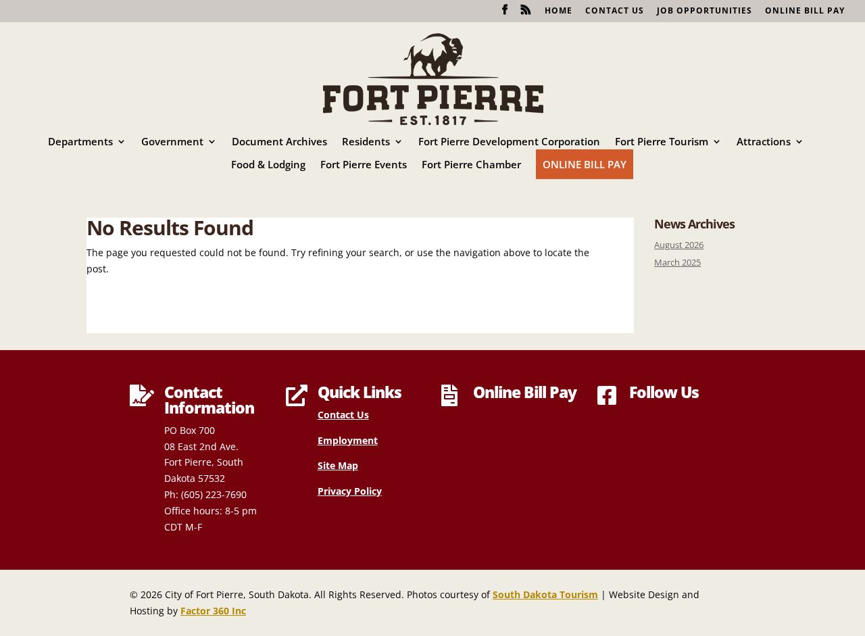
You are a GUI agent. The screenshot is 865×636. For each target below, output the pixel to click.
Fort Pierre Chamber (471, 165)
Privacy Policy (350, 491)
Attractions (764, 142)
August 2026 (678, 245)
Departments (80, 142)
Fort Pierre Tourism (661, 142)
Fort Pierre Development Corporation (509, 142)
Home (558, 11)
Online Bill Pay (805, 11)
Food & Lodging (268, 165)
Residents (366, 142)
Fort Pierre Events (363, 165)
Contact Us (614, 11)
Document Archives (279, 142)
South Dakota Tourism (545, 594)
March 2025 (677, 262)
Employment (348, 440)
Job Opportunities (704, 11)
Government (172, 142)
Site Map (338, 465)
